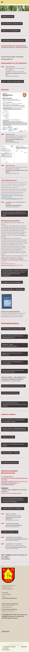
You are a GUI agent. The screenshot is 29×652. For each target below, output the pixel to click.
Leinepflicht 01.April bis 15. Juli (9, 532)
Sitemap (13, 646)
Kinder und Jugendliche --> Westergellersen (12, 289)
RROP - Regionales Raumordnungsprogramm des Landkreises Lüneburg (13, 420)
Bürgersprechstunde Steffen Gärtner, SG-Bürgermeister (12, 353)
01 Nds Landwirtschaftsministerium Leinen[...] (17, 538)
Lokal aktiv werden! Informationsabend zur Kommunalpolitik (12, 362)
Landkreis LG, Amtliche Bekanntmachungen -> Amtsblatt (13, 444)
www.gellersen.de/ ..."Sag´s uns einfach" (11, 380)
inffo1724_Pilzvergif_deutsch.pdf (13, 525)
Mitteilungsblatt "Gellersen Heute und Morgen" (13, 386)
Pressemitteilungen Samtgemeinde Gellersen (13, 328)
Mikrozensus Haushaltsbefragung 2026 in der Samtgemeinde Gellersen (13, 371)
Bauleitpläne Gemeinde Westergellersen (12, 282)
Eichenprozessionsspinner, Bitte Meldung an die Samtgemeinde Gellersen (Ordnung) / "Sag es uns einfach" (14, 213)
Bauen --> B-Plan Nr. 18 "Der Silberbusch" (12, 81)
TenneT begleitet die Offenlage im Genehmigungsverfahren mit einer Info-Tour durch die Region (14, 404)
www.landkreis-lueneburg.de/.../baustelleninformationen (14, 47)
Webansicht (24, 646)
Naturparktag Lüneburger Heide (10, 462)
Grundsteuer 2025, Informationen (10, 393)
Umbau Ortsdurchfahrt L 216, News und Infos (13, 40)
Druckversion (7, 646)
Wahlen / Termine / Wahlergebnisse (10, 30)
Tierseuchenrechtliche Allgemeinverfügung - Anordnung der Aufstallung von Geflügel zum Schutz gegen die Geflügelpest (13, 500)
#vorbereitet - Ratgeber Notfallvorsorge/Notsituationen (9, 345)
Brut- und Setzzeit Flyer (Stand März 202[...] (16, 547)
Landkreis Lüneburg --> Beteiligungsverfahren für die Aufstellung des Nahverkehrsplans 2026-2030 (14, 429)
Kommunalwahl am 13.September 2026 (11, 23)
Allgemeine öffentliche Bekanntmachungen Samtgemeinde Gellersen (12, 336)
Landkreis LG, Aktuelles (8, 437)
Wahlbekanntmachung (7, 16)
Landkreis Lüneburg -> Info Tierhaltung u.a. (12, 508)
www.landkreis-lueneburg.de (8, 484)
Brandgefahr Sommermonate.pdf (14, 205)
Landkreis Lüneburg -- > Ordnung (10, 452)
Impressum (5, 631)
